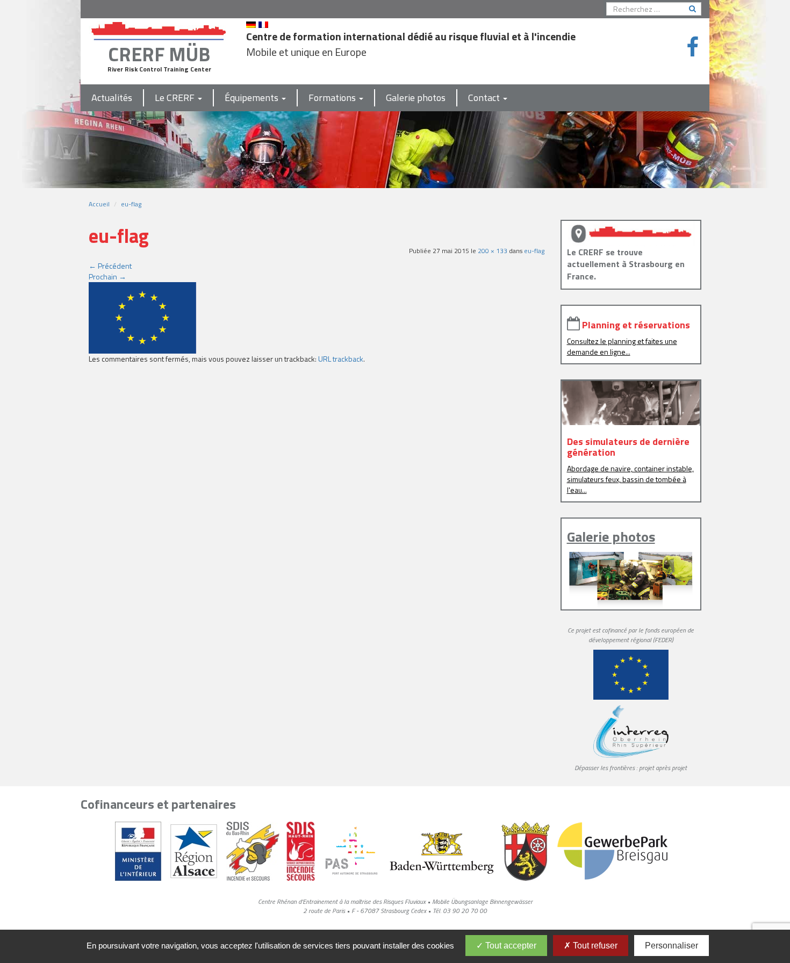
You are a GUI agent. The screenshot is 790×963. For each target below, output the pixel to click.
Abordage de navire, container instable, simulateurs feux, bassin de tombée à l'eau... (630, 479)
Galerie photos (416, 97)
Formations (333, 97)
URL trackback (340, 358)
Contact (485, 97)
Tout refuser (594, 945)
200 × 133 (492, 251)
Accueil (99, 204)
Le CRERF (176, 97)
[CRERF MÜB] (159, 28)
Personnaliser (671, 945)
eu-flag (131, 204)
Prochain (107, 276)
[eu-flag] (142, 316)
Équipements (253, 97)
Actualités (111, 97)
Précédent (110, 265)
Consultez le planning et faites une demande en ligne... (622, 346)
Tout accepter (509, 945)
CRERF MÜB (159, 54)
